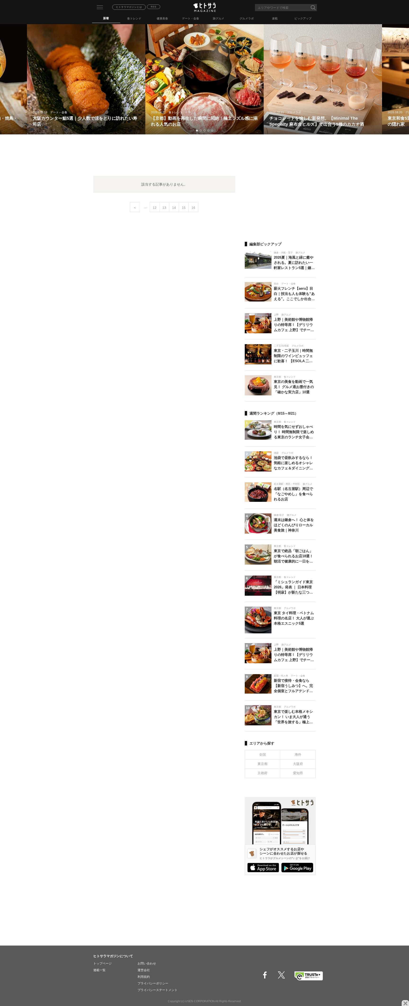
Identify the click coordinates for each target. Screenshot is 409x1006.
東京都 (262, 764)
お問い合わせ (147, 963)
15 (184, 208)
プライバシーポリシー (153, 983)
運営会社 (144, 970)
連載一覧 (99, 970)
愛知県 (298, 773)
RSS (153, 6)
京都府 (262, 773)
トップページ (102, 963)
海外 (298, 754)
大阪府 (298, 764)
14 (174, 208)
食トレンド (134, 18)
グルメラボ (247, 18)
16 (193, 208)
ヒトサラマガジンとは (129, 7)
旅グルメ (218, 18)
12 (154, 208)
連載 (275, 18)
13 (164, 208)
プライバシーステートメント (158, 990)
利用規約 (144, 977)
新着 (106, 18)
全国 (262, 754)
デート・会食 (190, 18)
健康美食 (162, 18)
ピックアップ (302, 18)
